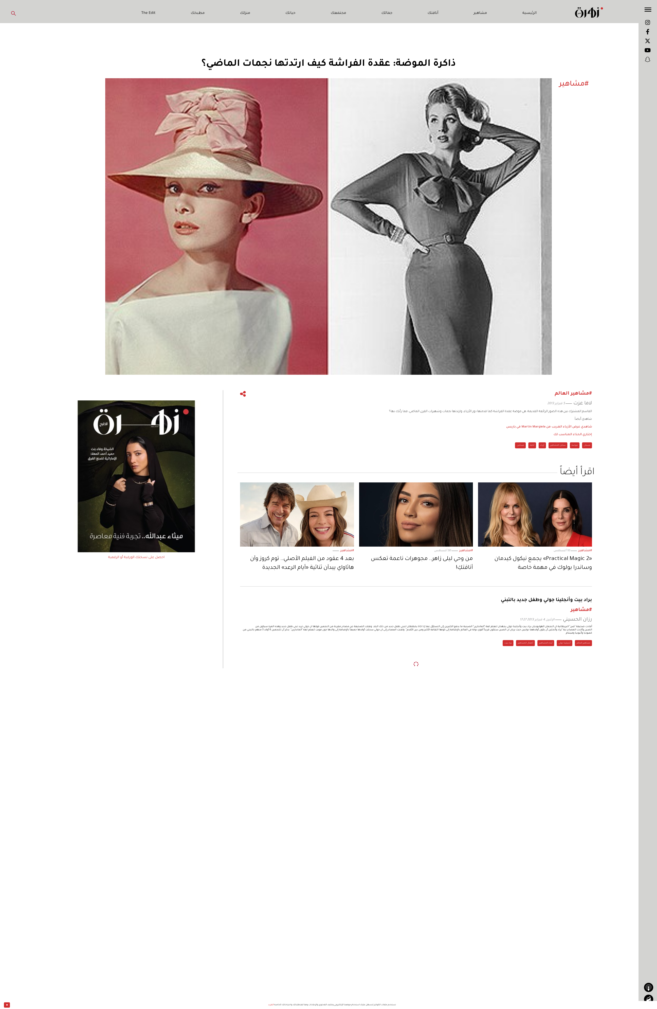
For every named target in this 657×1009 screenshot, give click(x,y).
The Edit (148, 13)
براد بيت (508, 643)
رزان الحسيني (577, 619)
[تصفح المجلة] (648, 999)
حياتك (290, 13)
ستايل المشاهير (558, 445)
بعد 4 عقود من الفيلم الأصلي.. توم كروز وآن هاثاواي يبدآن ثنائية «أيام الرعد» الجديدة (302, 563)
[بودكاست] (648, 987)
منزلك (245, 13)
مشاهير (480, 13)
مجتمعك (338, 13)
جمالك (386, 13)
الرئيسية (529, 13)
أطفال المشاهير (525, 643)
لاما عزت (582, 403)
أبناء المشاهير (545, 643)
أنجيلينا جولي (564, 643)
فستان (587, 445)
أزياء (542, 445)
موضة (575, 445)
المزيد (271, 1005)
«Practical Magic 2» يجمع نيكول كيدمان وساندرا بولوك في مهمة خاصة (543, 563)
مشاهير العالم (583, 643)
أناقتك (433, 13)
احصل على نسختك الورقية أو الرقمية (136, 557)
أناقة (532, 445)
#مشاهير (585, 550)
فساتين (520, 445)
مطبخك (198, 13)
